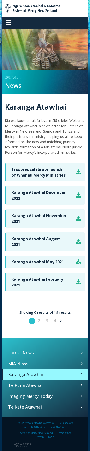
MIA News (18, 363)
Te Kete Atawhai (25, 407)
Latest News (21, 353)
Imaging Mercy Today (30, 396)
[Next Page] (60, 320)
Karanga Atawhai (25, 374)
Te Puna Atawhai (25, 385)
